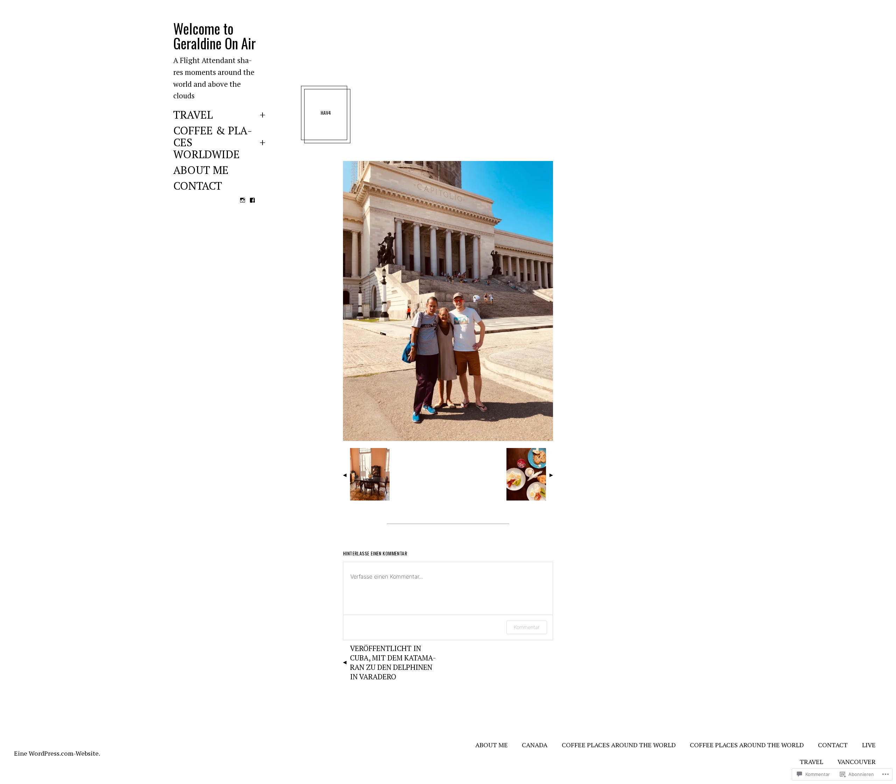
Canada (534, 745)
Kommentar (527, 627)
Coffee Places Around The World (619, 745)
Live (869, 745)
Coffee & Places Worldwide (212, 143)
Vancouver (857, 761)
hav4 (326, 112)
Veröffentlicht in (393, 662)
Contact (197, 186)
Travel (193, 115)
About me (201, 170)
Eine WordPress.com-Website (56, 753)
